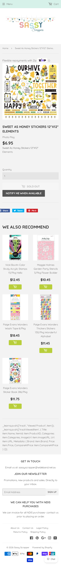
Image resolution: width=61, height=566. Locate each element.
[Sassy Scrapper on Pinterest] (37, 538)
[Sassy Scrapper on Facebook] (31, 538)
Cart (56, 4)
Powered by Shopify (42, 547)
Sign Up (52, 492)
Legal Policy (42, 528)
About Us (15, 528)
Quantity (7, 169)
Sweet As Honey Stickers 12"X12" (20, 147)
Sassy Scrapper (21, 547)
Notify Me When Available (23, 193)
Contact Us (27, 528)
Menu (10, 4)
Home (5, 48)
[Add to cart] (15, 287)
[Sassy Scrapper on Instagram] (49, 538)
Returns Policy (20, 532)
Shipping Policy (37, 532)
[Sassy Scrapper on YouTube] (55, 538)
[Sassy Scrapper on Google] (43, 538)
